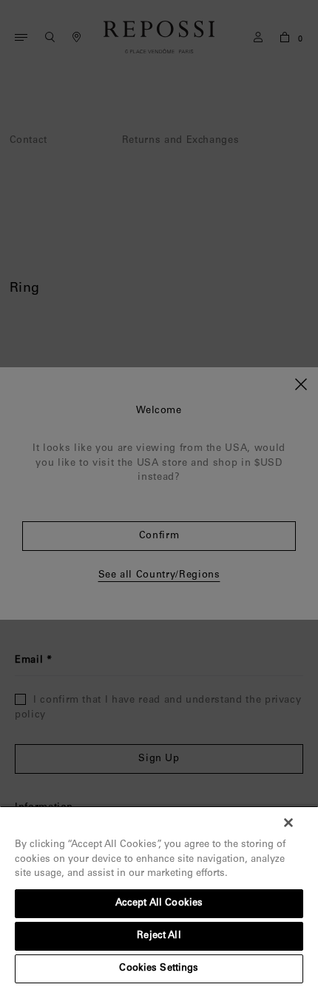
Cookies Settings (158, 969)
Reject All (158, 936)
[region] (159, 896)
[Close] (288, 822)
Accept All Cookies (159, 904)
